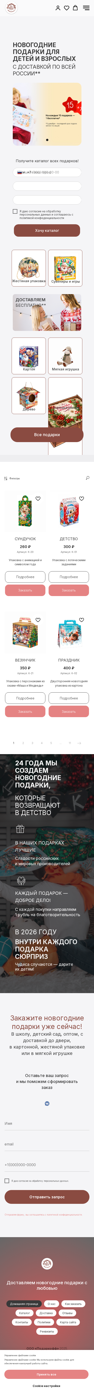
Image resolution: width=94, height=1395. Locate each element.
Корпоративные (66, 407)
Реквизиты (47, 1331)
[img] (29, 395)
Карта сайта (68, 1322)
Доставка (46, 1313)
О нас (51, 1304)
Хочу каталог (47, 230)
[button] (58, 8)
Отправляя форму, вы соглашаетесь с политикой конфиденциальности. (44, 1214)
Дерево (29, 409)
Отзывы (67, 1313)
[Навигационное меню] (86, 8)
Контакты (22, 1322)
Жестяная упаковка (29, 281)
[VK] (47, 1103)
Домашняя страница (24, 1304)
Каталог (24, 1313)
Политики (44, 1322)
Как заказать (73, 1304)
